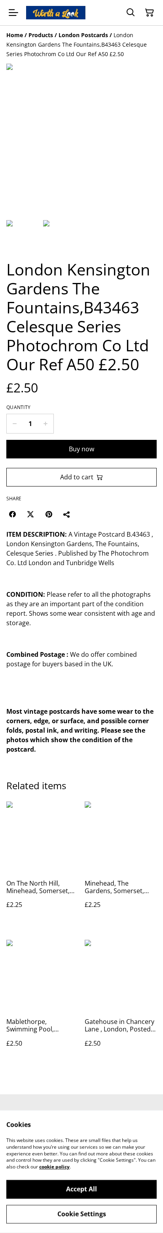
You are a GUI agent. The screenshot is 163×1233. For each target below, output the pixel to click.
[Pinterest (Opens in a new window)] (49, 514)
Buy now (81, 449)
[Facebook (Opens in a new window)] (12, 514)
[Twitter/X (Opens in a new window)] (30, 514)
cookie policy (54, 1166)
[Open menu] (13, 12)
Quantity (18, 407)
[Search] (130, 12)
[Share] (67, 514)
